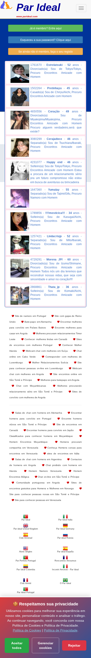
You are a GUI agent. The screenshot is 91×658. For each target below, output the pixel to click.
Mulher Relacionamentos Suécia (49, 362)
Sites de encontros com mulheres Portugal (45, 342)
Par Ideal (38, 7)
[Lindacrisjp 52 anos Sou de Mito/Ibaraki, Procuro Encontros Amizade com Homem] (19, 245)
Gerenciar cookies (45, 645)
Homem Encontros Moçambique (28, 442)
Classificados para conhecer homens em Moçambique (41, 436)
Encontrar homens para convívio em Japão (50, 430)
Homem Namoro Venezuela (44, 471)
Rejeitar (74, 645)
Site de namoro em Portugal (30, 316)
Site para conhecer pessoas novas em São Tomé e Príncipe (44, 494)
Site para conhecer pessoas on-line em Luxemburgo (45, 365)
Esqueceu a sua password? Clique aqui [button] (45, 40)
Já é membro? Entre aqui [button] (46, 28)
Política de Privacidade (60, 630)
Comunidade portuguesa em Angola (37, 482)
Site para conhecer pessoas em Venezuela (37, 500)
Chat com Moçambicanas (30, 386)
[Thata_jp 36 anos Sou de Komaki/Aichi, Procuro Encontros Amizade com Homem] (19, 295)
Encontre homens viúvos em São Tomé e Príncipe (45, 421)
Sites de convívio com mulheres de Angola (45, 394)
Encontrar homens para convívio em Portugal (45, 416)
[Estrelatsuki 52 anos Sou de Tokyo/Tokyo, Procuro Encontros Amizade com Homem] (19, 73)
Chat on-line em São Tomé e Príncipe (58, 477)
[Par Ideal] (6, 4)
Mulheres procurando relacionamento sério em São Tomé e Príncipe (45, 389)
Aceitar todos (16, 645)
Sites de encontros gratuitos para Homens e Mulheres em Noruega (45, 485)
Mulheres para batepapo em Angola (59, 380)
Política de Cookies (27, 630)
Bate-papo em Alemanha (38, 322)
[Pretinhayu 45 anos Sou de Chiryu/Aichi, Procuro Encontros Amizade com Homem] (19, 97)
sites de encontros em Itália (62, 453)
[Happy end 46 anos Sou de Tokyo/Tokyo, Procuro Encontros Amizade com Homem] (19, 171)
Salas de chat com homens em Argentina (38, 459)
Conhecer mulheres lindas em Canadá (45, 339)
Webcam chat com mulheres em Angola (45, 371)
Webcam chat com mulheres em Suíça (46, 351)
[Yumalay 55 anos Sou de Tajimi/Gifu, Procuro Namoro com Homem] (19, 198)
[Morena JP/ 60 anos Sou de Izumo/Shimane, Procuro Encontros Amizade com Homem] (19, 268)
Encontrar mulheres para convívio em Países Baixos (45, 325)
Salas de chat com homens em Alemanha (38, 413)
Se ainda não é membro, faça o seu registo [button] (45, 51)
